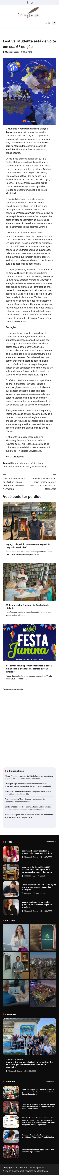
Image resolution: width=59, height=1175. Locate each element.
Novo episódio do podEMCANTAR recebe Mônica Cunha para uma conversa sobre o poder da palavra (37, 869)
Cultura (14, 463)
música (33, 463)
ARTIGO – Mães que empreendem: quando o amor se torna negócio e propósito (37, 904)
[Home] (16, 938)
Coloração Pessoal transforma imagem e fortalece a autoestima (37, 852)
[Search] (54, 23)
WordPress (42, 1171)
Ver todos (50, 842)
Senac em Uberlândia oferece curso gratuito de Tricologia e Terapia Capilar (38, 1136)
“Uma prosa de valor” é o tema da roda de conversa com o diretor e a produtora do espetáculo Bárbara (38, 1106)
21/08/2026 (31, 1071)
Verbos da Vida (22, 466)
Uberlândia (8, 466)
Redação (27, 876)
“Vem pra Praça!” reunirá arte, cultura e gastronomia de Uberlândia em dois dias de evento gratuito (38, 1091)
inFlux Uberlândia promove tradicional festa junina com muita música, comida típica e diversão (29, 668)
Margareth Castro (12, 52)
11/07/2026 (40, 876)
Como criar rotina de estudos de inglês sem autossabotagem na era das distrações (39, 887)
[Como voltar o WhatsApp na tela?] (43, 938)
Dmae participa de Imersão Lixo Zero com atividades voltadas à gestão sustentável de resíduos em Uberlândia (29, 1064)
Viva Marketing (39, 466)
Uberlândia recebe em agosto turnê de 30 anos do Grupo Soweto (38, 1150)
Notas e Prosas (29, 1167)
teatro (41, 463)
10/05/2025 (47, 911)
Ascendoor (17, 1171)
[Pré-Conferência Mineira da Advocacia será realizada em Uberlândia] (16, 966)
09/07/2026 (40, 893)
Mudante (24, 463)
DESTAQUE (19, 1059)
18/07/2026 (47, 857)
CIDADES (9, 1059)
